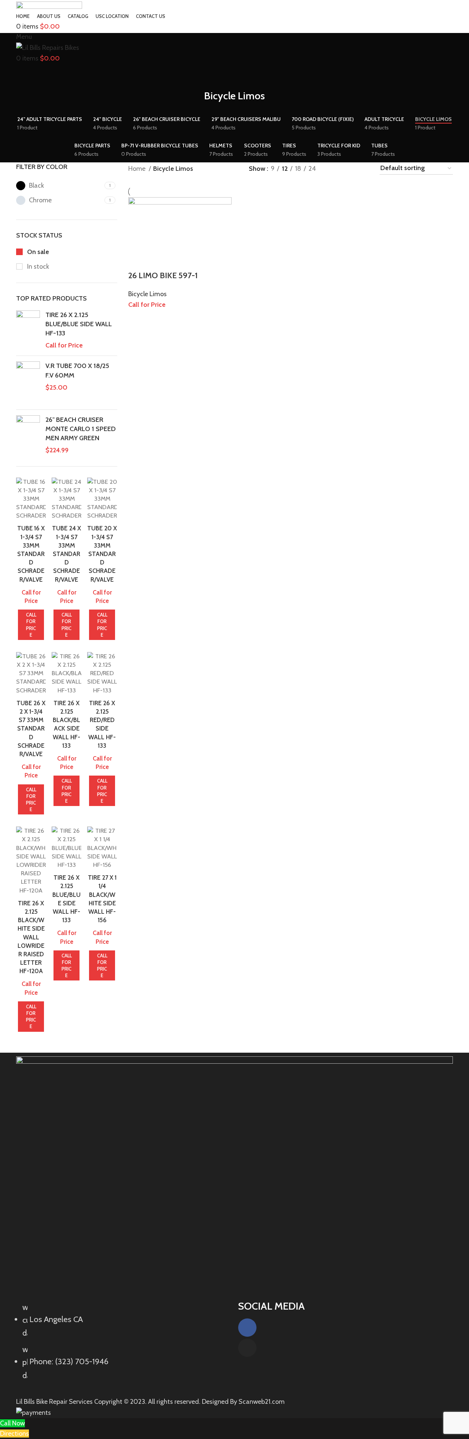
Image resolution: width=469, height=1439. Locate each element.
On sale (37, 252)
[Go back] (195, 99)
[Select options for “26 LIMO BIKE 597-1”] (137, 261)
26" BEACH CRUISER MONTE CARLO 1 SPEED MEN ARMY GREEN (80, 429)
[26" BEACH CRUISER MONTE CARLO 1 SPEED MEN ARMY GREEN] (28, 435)
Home (137, 169)
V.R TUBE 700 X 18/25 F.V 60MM (77, 370)
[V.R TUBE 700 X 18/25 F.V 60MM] (28, 382)
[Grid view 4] (364, 168)
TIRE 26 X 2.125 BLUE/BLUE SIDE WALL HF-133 (78, 324)
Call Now (12, 1423)
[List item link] (123, 1345)
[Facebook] (247, 1327)
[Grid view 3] (349, 168)
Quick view (157, 261)
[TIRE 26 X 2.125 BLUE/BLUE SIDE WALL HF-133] (28, 330)
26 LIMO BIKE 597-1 (163, 275)
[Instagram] (247, 1348)
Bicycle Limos (147, 294)
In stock (37, 266)
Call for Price (31, 625)
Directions (14, 1433)
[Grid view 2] (334, 168)
